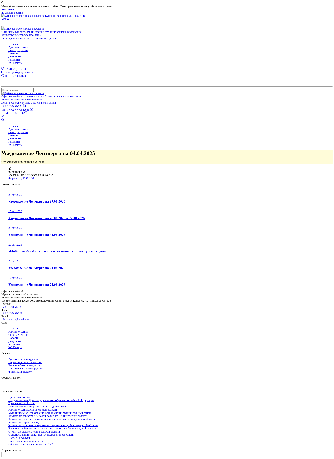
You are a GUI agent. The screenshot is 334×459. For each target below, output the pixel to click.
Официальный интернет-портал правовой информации (41, 434)
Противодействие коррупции (25, 368)
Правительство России (21, 403)
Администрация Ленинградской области (32, 409)
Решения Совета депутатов (24, 365)
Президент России (19, 397)
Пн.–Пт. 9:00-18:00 (15, 76)
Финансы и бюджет (20, 371)
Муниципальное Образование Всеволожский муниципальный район (49, 412)
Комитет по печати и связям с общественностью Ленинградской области (51, 419)
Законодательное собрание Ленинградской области (38, 406)
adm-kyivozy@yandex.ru (18, 72)
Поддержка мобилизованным (25, 440)
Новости (13, 53)
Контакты (14, 59)
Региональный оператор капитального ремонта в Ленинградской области (52, 428)
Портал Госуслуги (19, 437)
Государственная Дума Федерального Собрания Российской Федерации (51, 400)
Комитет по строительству (24, 422)
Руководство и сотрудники (24, 359)
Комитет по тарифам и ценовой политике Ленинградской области (47, 415)
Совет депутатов (18, 50)
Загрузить (21, 178)
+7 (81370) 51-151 (11, 313)
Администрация (18, 47)
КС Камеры (15, 62)
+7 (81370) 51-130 (15, 69)
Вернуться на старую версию (12, 11)
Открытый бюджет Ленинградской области (34, 431)
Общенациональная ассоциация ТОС (30, 444)
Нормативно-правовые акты (25, 362)
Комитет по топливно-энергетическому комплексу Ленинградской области (53, 425)
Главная (13, 43)
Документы (15, 56)
